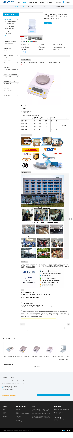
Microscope (6, 53)
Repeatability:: (40, 47)
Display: (22, 49)
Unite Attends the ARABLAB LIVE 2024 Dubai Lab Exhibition (43, 412)
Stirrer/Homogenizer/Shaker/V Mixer (11, 71)
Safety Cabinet (7, 67)
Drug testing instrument (8, 43)
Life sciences (6, 50)
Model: (54, 49)
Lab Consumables (7, 83)
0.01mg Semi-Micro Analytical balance (12, 21)
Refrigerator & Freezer (8, 64)
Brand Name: (39, 44)
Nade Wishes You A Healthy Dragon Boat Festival (41, 418)
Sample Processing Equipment (10, 69)
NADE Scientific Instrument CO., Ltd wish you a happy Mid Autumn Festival (45, 417)
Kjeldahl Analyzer (7, 48)
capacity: (54, 46)
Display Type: (39, 46)
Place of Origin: (24, 44)
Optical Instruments (8, 57)
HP (5, 35)
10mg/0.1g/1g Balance (9, 26)
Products (4, 410)
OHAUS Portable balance (10, 28)
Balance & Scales (7, 19)
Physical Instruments (8, 60)
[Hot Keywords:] (63, 2)
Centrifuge (17, 412)
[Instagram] (60, 418)
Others (17, 423)
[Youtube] (67, 430)
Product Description (25, 51)
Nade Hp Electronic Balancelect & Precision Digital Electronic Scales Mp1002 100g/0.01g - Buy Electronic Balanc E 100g (42, 327)
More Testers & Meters (8, 55)
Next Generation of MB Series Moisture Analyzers (49, 413)
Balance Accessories (9, 33)
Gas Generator (7, 46)
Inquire (48, 23)
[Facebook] (55, 418)
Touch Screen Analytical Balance (11, 36)
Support (4, 414)
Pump (5, 62)
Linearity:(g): (23, 47)
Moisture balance (8, 30)
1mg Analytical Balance (9, 24)
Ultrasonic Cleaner (7, 76)
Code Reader (6, 88)
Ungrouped (6, 78)
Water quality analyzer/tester (9, 81)
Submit (53, 395)
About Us (4, 412)
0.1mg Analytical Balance (10, 23)
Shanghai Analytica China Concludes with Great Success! (42, 410)
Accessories (18, 409)
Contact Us (5, 416)
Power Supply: (24, 46)
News (4, 413)
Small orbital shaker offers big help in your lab (48, 416)
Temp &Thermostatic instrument (10, 74)
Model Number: (56, 44)
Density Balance (8, 31)
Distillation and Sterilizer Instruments (11, 41)
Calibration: (39, 49)
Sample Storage (7, 95)
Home (4, 409)
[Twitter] (58, 418)
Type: (54, 47)
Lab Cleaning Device (8, 90)
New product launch (36, 413)
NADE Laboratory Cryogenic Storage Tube (40, 414)
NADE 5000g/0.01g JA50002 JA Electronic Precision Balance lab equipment (66, 358)
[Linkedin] (57, 418)
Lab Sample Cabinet (8, 93)
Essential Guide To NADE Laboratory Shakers (40, 409)
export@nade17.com (59, 412)
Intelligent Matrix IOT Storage (10, 17)
